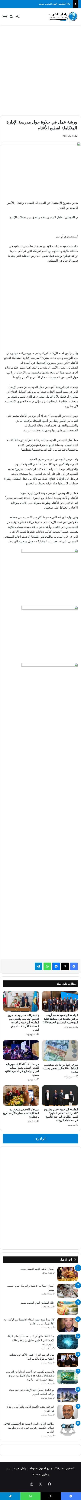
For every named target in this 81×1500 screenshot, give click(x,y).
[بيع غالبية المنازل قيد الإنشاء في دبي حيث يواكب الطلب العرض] (67, 1395)
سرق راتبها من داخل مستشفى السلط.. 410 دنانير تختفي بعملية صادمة (60, 1068)
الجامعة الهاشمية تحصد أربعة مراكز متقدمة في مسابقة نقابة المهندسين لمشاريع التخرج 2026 (60, 1019)
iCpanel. (36, 1474)
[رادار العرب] (63, 16)
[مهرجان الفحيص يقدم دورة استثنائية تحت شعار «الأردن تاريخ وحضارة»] (21, 1095)
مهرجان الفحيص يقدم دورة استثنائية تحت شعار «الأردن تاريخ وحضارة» (21, 1113)
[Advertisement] (40, 69)
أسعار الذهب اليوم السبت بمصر (37, 1268)
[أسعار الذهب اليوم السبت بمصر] (67, 1274)
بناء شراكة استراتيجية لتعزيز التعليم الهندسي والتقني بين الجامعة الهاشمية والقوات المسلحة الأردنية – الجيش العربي (23, 1022)
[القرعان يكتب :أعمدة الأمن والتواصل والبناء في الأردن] (67, 1412)
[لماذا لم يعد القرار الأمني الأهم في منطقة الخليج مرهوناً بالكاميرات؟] (67, 1360)
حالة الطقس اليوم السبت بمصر (37, 1302)
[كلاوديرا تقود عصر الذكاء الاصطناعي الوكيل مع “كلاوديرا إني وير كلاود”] (67, 1325)
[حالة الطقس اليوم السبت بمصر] (67, 1308)
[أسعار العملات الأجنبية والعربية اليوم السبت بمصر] (67, 1291)
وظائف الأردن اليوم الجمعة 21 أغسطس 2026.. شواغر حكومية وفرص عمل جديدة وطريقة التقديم (29, 1427)
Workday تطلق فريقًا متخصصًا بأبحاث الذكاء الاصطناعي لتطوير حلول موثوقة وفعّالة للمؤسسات (30, 1340)
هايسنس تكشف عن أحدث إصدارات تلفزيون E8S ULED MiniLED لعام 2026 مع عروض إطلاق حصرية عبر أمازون (30, 1375)
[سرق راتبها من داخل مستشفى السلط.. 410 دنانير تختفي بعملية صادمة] (60, 1050)
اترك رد (41, 1138)
